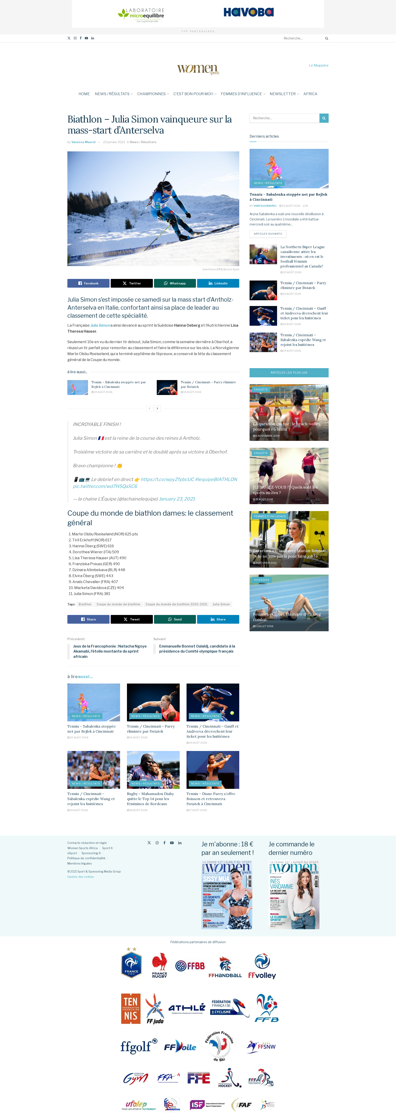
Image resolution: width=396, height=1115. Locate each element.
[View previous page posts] (149, 408)
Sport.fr (107, 848)
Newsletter (283, 94)
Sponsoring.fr (91, 853)
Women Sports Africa (82, 848)
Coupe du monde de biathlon (118, 604)
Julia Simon (100, 325)
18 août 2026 (138, 810)
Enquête (261, 389)
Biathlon (85, 604)
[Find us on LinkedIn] (92, 38)
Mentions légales (79, 863)
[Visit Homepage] (198, 65)
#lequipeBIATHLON (216, 479)
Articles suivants (270, 233)
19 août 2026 (192, 392)
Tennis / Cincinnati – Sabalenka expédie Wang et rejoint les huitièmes (91, 798)
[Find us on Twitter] (69, 38)
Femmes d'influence (270, 516)
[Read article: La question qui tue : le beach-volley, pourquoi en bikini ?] (289, 412)
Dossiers (262, 579)
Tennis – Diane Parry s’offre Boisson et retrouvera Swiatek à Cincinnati (211, 798)
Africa (310, 94)
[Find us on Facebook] (81, 38)
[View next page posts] (157, 408)
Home (84, 94)
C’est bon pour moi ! (193, 94)
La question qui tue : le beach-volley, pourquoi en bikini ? (287, 426)
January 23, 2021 (177, 499)
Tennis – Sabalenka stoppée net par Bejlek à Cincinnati (118, 384)
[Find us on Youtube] (86, 38)
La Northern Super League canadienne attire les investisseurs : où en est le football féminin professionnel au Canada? (302, 256)
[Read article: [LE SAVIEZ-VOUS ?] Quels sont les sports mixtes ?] (289, 476)
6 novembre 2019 (267, 435)
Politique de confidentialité (86, 858)
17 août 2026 (198, 810)
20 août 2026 (103, 392)
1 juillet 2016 (264, 626)
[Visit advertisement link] (198, 14)
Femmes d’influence (241, 94)
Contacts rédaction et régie (87, 843)
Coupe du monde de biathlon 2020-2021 (176, 604)
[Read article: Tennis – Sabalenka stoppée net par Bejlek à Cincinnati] (77, 387)
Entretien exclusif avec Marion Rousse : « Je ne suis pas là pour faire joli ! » (289, 553)
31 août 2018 (264, 499)
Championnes (151, 94)
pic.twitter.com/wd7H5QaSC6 (105, 486)
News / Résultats (112, 94)
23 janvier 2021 (114, 142)
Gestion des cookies (80, 877)
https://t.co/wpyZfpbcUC (167, 479)
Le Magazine (319, 65)
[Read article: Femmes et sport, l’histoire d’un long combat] (289, 603)
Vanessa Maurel (84, 142)
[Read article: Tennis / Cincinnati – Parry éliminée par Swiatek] (167, 387)
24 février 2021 (266, 562)
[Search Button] (326, 38)
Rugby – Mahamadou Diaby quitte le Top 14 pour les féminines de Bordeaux (150, 798)
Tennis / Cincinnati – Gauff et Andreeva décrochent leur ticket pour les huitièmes (213, 731)
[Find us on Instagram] (75, 38)
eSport (72, 853)
